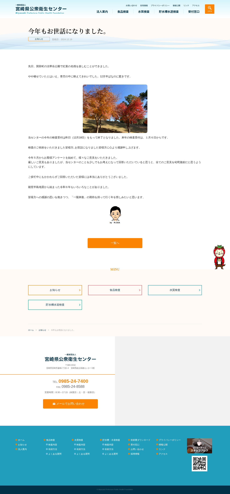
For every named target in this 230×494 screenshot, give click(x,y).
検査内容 (52, 444)
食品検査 (123, 11)
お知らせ (55, 290)
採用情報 (144, 5)
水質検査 (143, 11)
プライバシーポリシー (160, 5)
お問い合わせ (131, 5)
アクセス (195, 5)
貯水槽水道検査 (169, 11)
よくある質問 (54, 454)
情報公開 (176, 5)
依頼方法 (52, 449)
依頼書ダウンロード (140, 440)
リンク (186, 5)
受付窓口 (193, 11)
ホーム (21, 440)
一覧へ (115, 243)
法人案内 (102, 11)
